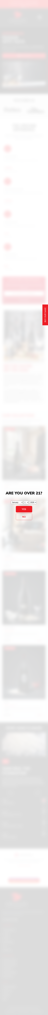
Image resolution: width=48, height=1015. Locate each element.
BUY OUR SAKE (45, 315)
